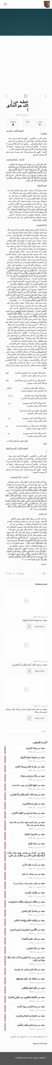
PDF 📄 (27, 123)
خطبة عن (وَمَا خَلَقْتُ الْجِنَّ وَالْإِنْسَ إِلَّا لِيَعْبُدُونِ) (29, 665)
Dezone (43, 1043)
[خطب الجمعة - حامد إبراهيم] (47, 4)
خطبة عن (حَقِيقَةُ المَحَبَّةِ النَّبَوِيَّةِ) (35, 620)
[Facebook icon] (10, 1057)
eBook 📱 (13, 123)
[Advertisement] (26, 62)
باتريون (13, 1036)
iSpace (36, 1043)
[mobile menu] (5, 4)
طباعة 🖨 (39, 123)
